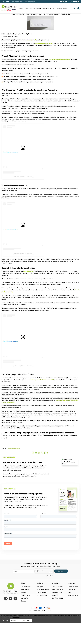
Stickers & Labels (42, 592)
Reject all (14, 620)
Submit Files (76, 1)
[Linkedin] (44, 453)
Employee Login (73, 595)
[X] (41, 453)
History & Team (26, 587)
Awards (23, 592)
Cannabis (55, 595)
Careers (59, 8)
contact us (44, 474)
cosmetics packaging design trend (59, 59)
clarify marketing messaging (43, 43)
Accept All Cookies (25, 620)
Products (20, 8)
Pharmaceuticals (57, 592)
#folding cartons (14, 448)
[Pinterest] (47, 453)
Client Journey (46, 8)
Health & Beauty (57, 587)
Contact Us (65, 1)
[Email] (36, 453)
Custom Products (42, 595)
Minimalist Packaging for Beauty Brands (18, 34)
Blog (54, 8)
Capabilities (24, 598)
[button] (5, 1)
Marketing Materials (43, 589)
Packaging (40, 587)
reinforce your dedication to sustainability (42, 379)
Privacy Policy (48, 610)
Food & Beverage (57, 589)
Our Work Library (73, 587)
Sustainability (37, 8)
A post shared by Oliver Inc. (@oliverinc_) (23, 176)
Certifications (25, 595)
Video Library (72, 589)
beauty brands (32, 40)
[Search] (75, 8)
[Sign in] (78, 8)
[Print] (39, 453)
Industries (28, 8)
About (65, 8)
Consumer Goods (57, 598)
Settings (5, 620)
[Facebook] (33, 453)
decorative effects (28, 271)
